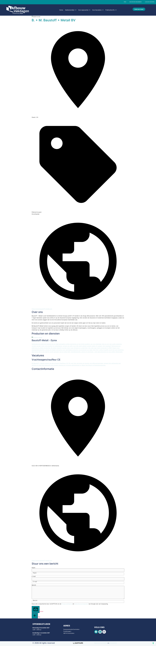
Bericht (34, 585)
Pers (125, 1)
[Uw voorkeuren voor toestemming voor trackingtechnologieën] (153, 643)
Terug (37, 617)
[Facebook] (96, 632)
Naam (33, 567)
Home (61, 10)
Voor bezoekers (97, 10)
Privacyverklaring (67, 604)
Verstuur (39, 611)
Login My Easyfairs (149, 1)
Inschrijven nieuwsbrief (135, 1)
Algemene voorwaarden (100, 643)
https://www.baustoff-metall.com (42, 309)
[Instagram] (104, 632)
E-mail (34, 576)
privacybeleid (113, 643)
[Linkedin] (100, 632)
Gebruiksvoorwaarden (81, 604)
